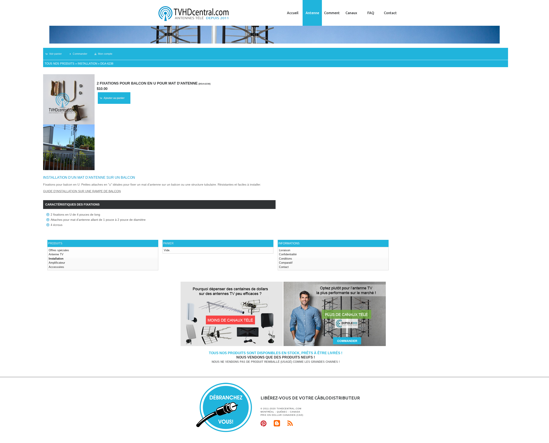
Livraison (284, 250)
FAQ (370, 13)
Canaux (351, 13)
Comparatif (286, 262)
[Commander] (335, 345)
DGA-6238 (106, 63)
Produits (55, 243)
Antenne (312, 13)
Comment (332, 13)
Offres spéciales (59, 250)
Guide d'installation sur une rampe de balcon (82, 191)
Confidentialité (288, 254)
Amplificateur (57, 262)
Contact (390, 13)
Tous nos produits (59, 63)
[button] (55, 54)
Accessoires (56, 267)
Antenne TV (56, 254)
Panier (168, 243)
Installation (87, 63)
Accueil (293, 13)
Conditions (285, 258)
